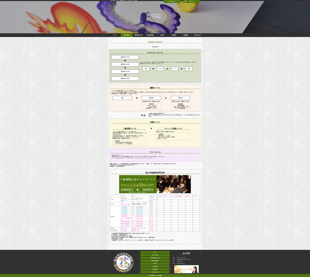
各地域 (162, 35)
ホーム (115, 35)
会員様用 (174, 35)
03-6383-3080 (172, 1)
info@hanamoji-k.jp (181, 263)
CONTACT (191, 1)
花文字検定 (126, 35)
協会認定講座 (150, 35)
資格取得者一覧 (138, 35)
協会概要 (185, 35)
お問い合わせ (197, 35)
